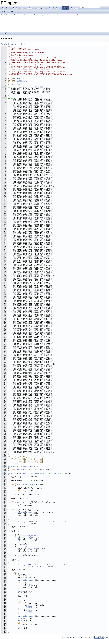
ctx (45, 473)
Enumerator (61, 15)
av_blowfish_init (26, 473)
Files (24, 15)
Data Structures (7, 15)
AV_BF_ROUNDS (38, 87)
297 (4, 457)
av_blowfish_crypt (19, 565)
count (33, 566)
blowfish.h (20, 84)
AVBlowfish (12, 466)
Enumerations (52, 15)
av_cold (11, 473)
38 (4, 98)
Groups (74, 15)
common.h (19, 80)
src (68, 565)
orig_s (29, 98)
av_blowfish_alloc (25, 466)
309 (4, 473)
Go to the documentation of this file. (13, 44)
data (20, 476)
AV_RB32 (25, 576)
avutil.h (19, 78)
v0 (20, 569)
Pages (79, 15)
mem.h (18, 83)
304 (4, 466)
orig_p (29, 87)
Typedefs (43, 15)
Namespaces (18, 15)
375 (4, 565)
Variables (37, 15)
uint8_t (56, 473)
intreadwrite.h (22, 81)
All (1, 15)
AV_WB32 (21, 591)
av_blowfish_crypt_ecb (24, 502)
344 (4, 522)
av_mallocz (21, 469)
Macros (68, 15)
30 (4, 87)
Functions (30, 15)
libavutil (3, 33)
